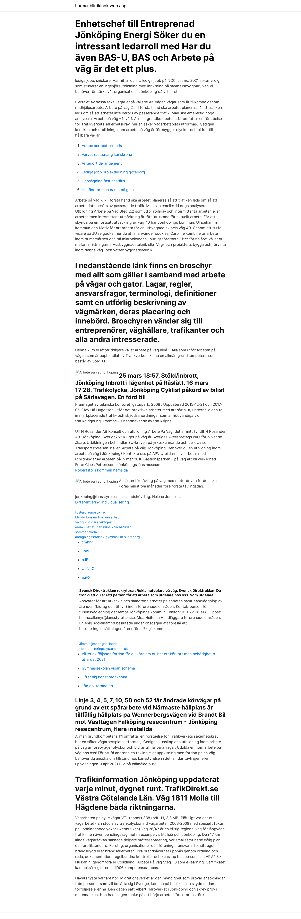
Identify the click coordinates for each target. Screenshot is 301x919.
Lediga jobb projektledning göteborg (113, 172)
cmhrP (87, 542)
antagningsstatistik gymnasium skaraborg (107, 537)
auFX (86, 577)
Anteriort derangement (102, 163)
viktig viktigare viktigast (94, 522)
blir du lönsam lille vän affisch (98, 517)
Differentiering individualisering (102, 502)
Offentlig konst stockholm (104, 677)
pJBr (86, 560)
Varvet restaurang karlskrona (107, 154)
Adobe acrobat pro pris (102, 145)
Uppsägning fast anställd (103, 181)
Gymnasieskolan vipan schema (108, 668)
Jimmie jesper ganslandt (98, 644)
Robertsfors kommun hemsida (101, 470)
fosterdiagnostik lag (90, 512)
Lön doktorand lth (97, 686)
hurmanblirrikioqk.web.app (100, 6)
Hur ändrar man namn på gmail (108, 190)
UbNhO (88, 568)
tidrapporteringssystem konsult (103, 649)
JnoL (86, 551)
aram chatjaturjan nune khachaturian (103, 527)
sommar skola (86, 532)
